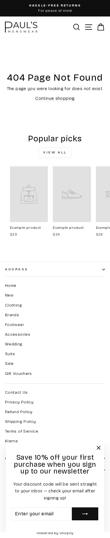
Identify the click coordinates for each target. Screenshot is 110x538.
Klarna (11, 440)
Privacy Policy (19, 402)
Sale (9, 363)
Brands (12, 314)
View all (55, 152)
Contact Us (16, 392)
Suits (10, 353)
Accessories (17, 334)
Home (10, 285)
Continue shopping (55, 98)
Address (16, 269)
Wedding (14, 344)
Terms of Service (21, 431)
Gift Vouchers (18, 373)
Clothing (13, 305)
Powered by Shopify (55, 533)
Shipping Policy (20, 421)
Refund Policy (19, 411)
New (9, 295)
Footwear (14, 324)
